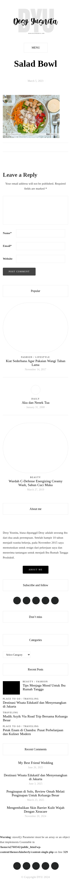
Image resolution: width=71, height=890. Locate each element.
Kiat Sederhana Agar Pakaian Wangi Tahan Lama (35, 363)
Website (7, 258)
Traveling (31, 699)
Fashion (27, 357)
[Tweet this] (10, 147)
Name (7, 233)
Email (7, 245)
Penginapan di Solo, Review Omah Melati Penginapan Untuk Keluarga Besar (35, 793)
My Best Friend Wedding (35, 763)
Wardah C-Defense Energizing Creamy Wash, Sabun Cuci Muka (35, 483)
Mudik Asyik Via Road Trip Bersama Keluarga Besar (35, 718)
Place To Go (12, 699)
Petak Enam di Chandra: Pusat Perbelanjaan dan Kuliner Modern (33, 732)
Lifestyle (42, 357)
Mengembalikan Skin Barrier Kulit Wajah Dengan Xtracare (35, 809)
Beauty (35, 477)
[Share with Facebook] (5, 147)
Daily (35, 399)
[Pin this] (14, 147)
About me (36, 569)
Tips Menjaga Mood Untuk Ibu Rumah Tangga (44, 687)
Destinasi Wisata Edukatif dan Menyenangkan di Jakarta (34, 704)
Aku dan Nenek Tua (35, 402)
